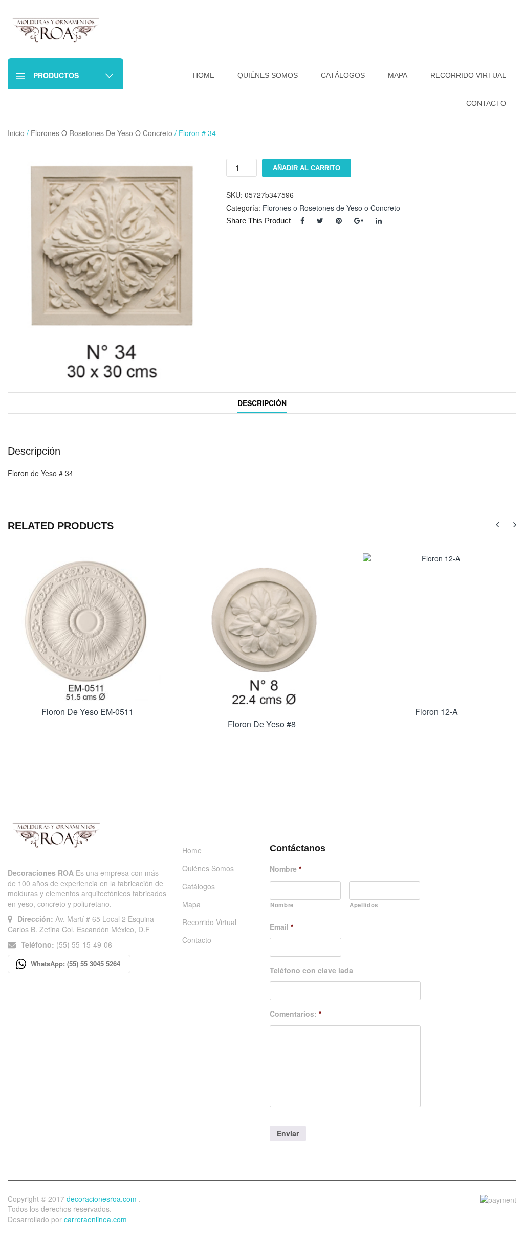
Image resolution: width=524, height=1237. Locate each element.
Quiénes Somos (208, 868)
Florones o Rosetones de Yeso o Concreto (101, 133)
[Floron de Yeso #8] (262, 633)
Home (192, 850)
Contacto (196, 940)
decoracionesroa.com (102, 1199)
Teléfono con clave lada (311, 970)
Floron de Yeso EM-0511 (87, 711)
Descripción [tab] (262, 403)
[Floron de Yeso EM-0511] (87, 627)
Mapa (191, 904)
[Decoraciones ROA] (58, 30)
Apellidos (364, 905)
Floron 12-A (436, 711)
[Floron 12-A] (437, 627)
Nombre (285, 868)
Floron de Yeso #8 (262, 724)
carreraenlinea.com (95, 1219)
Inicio (16, 133)
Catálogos (198, 886)
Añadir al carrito (306, 168)
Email (281, 926)
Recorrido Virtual (209, 922)
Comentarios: (295, 1013)
